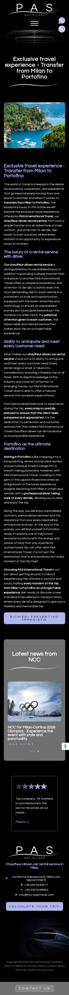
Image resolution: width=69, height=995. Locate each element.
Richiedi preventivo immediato (34, 618)
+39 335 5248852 (36, 889)
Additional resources (41, 970)
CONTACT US (34, 988)
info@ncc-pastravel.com (36, 894)
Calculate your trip (34, 906)
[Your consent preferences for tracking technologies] (65, 746)
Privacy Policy (37, 966)
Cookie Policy (55, 966)
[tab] (30, 751)
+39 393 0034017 (36, 884)
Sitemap (21, 970)
